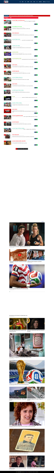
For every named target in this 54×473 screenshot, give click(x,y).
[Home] (20, 2)
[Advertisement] (27, 9)
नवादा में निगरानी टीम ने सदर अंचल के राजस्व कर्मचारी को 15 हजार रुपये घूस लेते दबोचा (22, 85)
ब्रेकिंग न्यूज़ (44, 1)
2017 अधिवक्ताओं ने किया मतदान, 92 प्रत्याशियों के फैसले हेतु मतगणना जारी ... (22, 15)
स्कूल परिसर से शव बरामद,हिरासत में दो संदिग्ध (27, 40)
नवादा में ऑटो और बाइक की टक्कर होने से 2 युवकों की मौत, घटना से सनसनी (21, 73)
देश (25, 1)
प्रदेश (22, 1)
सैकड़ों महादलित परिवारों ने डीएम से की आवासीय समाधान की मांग (29, 59)
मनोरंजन (34, 1)
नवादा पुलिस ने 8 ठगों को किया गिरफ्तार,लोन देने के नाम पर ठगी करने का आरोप (21, 47)
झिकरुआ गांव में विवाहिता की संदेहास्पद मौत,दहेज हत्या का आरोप (29, 97)
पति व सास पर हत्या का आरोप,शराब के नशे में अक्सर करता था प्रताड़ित (20, 79)
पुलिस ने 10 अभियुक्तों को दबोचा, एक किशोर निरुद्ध (30, 129)
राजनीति (28, 1)
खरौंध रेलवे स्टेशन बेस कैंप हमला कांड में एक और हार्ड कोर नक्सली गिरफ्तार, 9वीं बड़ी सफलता (23, 136)
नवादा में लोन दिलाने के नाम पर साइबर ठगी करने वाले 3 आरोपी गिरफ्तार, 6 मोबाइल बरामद (22, 66)
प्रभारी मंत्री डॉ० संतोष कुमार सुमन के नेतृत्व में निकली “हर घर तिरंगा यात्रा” (21, 28)
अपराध (31, 1)
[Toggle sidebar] (49, 1)
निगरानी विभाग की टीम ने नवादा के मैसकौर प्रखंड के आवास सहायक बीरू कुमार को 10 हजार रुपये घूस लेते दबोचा (24, 111)
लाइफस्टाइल (40, 1)
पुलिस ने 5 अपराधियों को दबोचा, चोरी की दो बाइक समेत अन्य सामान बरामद (21, 92)
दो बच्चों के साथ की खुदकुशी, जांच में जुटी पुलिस (29, 21)
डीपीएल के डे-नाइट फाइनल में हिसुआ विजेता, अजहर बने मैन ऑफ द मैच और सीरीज (21, 54)
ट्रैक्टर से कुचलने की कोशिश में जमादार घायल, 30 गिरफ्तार (30, 116)
